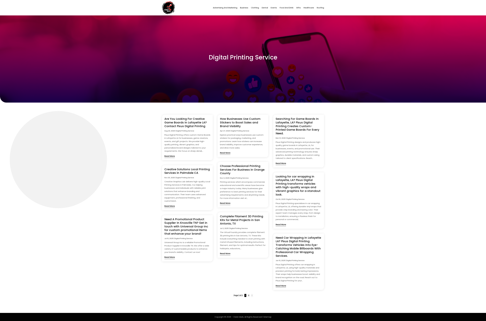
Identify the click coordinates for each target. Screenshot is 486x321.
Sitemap (267, 317)
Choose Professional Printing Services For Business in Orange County (242, 169)
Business (244, 7)
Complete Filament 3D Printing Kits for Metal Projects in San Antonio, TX (241, 220)
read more (169, 156)
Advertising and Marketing (225, 7)
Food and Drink (286, 7)
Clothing (255, 7)
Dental (265, 7)
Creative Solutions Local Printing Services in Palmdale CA (187, 171)
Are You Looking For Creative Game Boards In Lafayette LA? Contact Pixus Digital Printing (185, 122)
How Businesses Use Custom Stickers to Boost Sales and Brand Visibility (240, 122)
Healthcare (308, 7)
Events (274, 7)
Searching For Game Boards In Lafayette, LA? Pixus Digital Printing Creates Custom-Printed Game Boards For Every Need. (297, 126)
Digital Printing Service (185, 131)
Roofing (320, 7)
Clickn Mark (238, 317)
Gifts (298, 7)
